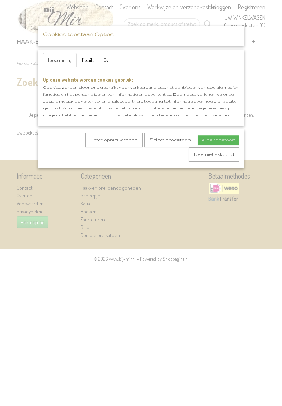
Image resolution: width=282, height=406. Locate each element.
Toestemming (59, 60)
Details (88, 60)
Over (108, 60)
